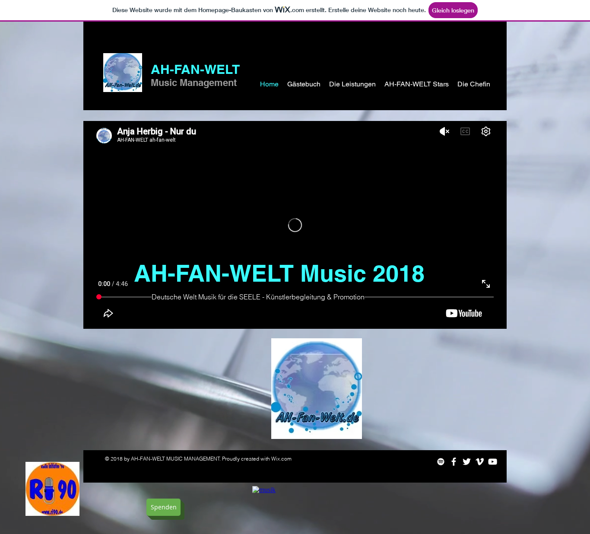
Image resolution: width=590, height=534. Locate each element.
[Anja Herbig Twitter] (466, 461)
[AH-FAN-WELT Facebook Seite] (453, 461)
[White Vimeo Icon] (479, 461)
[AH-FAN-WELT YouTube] (492, 461)
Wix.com (281, 458)
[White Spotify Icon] (440, 461)
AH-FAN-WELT (195, 69)
